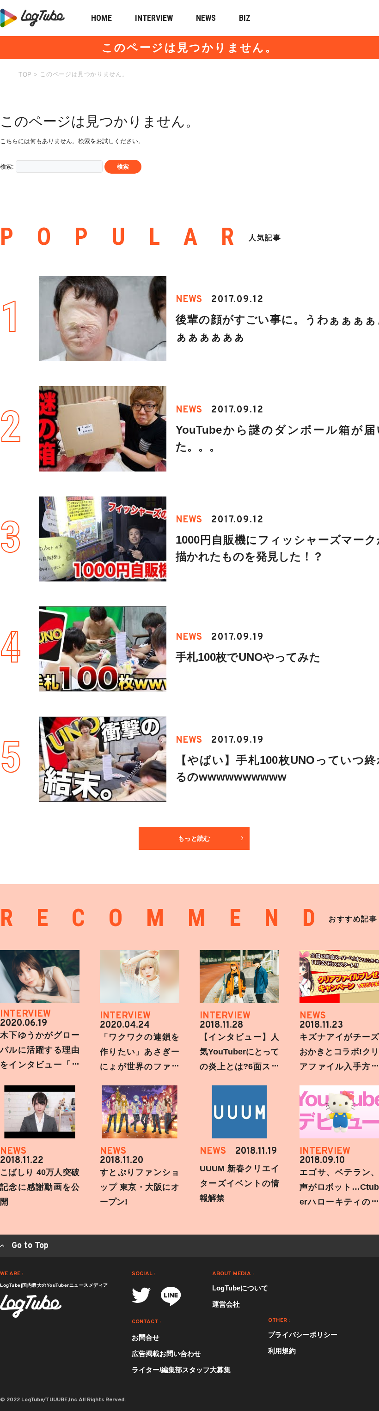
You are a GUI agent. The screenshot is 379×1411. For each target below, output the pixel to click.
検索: (7, 166)
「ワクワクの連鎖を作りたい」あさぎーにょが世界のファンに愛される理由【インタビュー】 (139, 1066)
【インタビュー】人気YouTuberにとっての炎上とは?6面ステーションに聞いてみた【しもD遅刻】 (239, 1066)
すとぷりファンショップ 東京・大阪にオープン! (139, 1187)
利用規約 (282, 1351)
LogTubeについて (240, 1288)
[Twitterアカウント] (141, 1295)
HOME (101, 18)
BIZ (245, 18)
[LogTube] (30, 1306)
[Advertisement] (309, 156)
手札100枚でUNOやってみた (248, 657)
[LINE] (171, 1296)
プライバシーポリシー (302, 1334)
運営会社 (226, 1304)
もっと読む (194, 838)
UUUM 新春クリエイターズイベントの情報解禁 (239, 1183)
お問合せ (145, 1337)
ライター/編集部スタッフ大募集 (181, 1370)
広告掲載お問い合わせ (166, 1353)
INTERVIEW (154, 18)
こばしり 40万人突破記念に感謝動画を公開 (39, 1187)
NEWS (206, 18)
